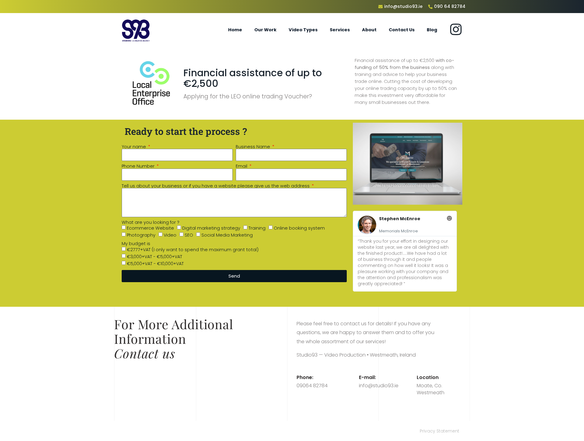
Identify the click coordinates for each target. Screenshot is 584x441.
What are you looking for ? (150, 222)
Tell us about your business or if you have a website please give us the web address (216, 186)
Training (257, 228)
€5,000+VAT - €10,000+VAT (155, 264)
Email (242, 166)
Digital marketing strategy (211, 228)
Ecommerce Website (150, 228)
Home (235, 30)
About (369, 30)
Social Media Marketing (227, 235)
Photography (141, 235)
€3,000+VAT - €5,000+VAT (154, 257)
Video (170, 235)
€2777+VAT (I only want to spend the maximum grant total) (193, 250)
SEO (189, 235)
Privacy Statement (439, 431)
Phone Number (139, 166)
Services (340, 30)
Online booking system (299, 228)
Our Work (265, 30)
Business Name (253, 147)
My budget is (136, 243)
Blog (432, 30)
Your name (134, 147)
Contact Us (402, 30)
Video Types (303, 30)
